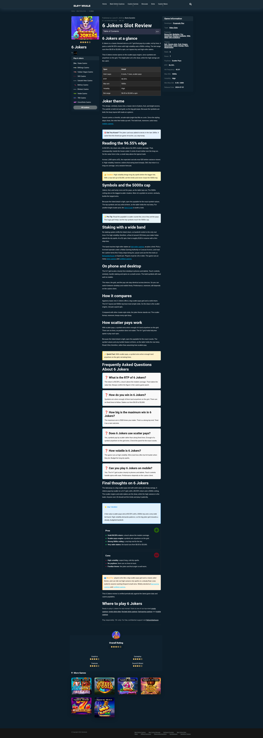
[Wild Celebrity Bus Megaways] (105, 707)
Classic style (172, 44)
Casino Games (133, 4)
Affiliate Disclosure (146, 734)
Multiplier (176, 34)
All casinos (85, 107)
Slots (153, 4)
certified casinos (126, 259)
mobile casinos (107, 124)
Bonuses (145, 4)
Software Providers (168, 732)
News (136, 734)
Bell (165, 44)
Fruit (179, 44)
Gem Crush (128, 208)
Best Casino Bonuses (154, 732)
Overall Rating (116, 643)
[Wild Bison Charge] (151, 686)
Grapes (184, 44)
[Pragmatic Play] (75, 53)
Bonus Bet (168, 34)
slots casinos (111, 259)
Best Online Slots (81, 11)
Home (104, 4)
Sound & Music (137, 663)
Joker (175, 46)
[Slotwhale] (82, 5)
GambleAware (173, 734)
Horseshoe (168, 46)
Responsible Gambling (160, 734)
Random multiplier (179, 36)
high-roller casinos (137, 247)
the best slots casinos (129, 612)
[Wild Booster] (81, 705)
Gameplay (137, 656)
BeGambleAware (108, 256)
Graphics (94, 656)
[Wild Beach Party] (128, 686)
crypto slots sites (115, 612)
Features (94, 663)
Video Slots (173, 28)
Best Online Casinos (117, 4)
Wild (188, 36)
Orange (181, 46)
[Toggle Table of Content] (156, 31)
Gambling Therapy (186, 734)
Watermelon (168, 47)
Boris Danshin (130, 18)
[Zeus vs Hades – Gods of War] (81, 686)
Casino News (163, 4)
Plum (186, 46)
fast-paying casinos (145, 612)
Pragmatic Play (78, 680)
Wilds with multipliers (172, 38)
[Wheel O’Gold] (105, 686)
